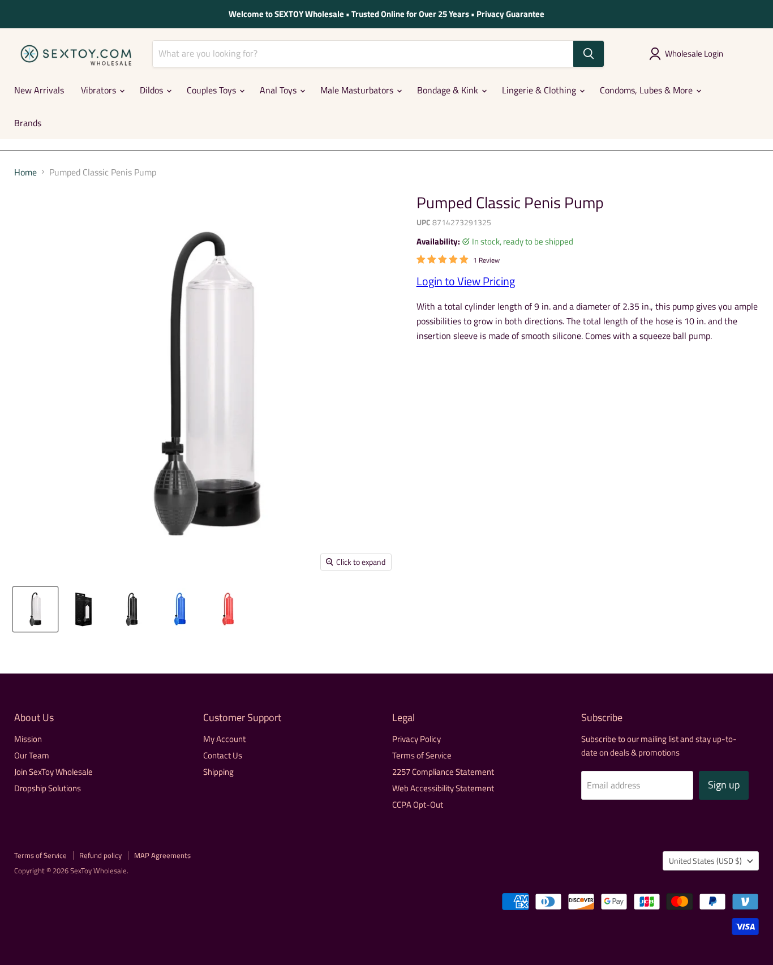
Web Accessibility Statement (443, 788)
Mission (28, 738)
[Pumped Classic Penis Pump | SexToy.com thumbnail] (35, 609)
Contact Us (222, 755)
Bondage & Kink (448, 90)
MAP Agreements (162, 855)
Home (25, 172)
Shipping (218, 771)
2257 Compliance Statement (443, 771)
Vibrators (99, 90)
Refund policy (100, 855)
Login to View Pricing (465, 281)
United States (705, 861)
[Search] (588, 54)
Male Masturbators (358, 90)
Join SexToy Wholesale (53, 771)
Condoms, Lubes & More (647, 90)
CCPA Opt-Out (417, 804)
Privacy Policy (416, 738)
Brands (27, 123)
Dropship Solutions (47, 788)
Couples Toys (212, 90)
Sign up (724, 784)
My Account (224, 738)
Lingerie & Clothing (540, 90)
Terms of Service (422, 755)
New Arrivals (39, 90)
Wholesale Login (694, 53)
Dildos (152, 90)
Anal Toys (279, 90)
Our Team (31, 755)
